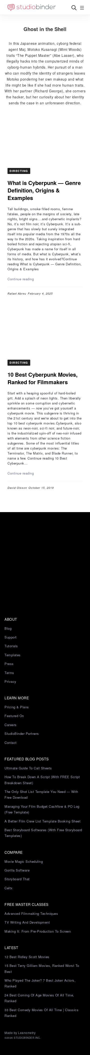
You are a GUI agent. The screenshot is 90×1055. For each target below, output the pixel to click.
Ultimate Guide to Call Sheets (28, 768)
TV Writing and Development (27, 922)
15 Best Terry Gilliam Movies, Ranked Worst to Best (41, 968)
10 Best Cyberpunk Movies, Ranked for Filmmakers (43, 378)
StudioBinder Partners (21, 733)
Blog (8, 628)
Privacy (10, 681)
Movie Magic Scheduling (23, 861)
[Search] (74, 8)
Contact (10, 742)
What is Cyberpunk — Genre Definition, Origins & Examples (44, 190)
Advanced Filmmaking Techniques (31, 913)
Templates (12, 655)
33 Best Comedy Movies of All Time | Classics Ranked (41, 1012)
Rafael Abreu (17, 293)
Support (10, 637)
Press (9, 663)
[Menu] (82, 8)
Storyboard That (17, 879)
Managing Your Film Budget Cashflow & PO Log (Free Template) (42, 809)
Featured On (14, 715)
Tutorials (11, 646)
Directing (19, 171)
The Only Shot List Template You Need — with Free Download (41, 794)
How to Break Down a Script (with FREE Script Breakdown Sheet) (42, 779)
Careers (10, 724)
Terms (9, 672)
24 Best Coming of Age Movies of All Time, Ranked (39, 998)
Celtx (8, 888)
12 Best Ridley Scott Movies (27, 956)
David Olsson (17, 488)
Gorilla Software (17, 870)
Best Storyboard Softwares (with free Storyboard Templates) (43, 832)
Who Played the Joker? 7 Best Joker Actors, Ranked (40, 983)
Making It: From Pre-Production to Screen (37, 931)
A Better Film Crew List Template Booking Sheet (42, 821)
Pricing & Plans (16, 707)
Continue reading (21, 279)
